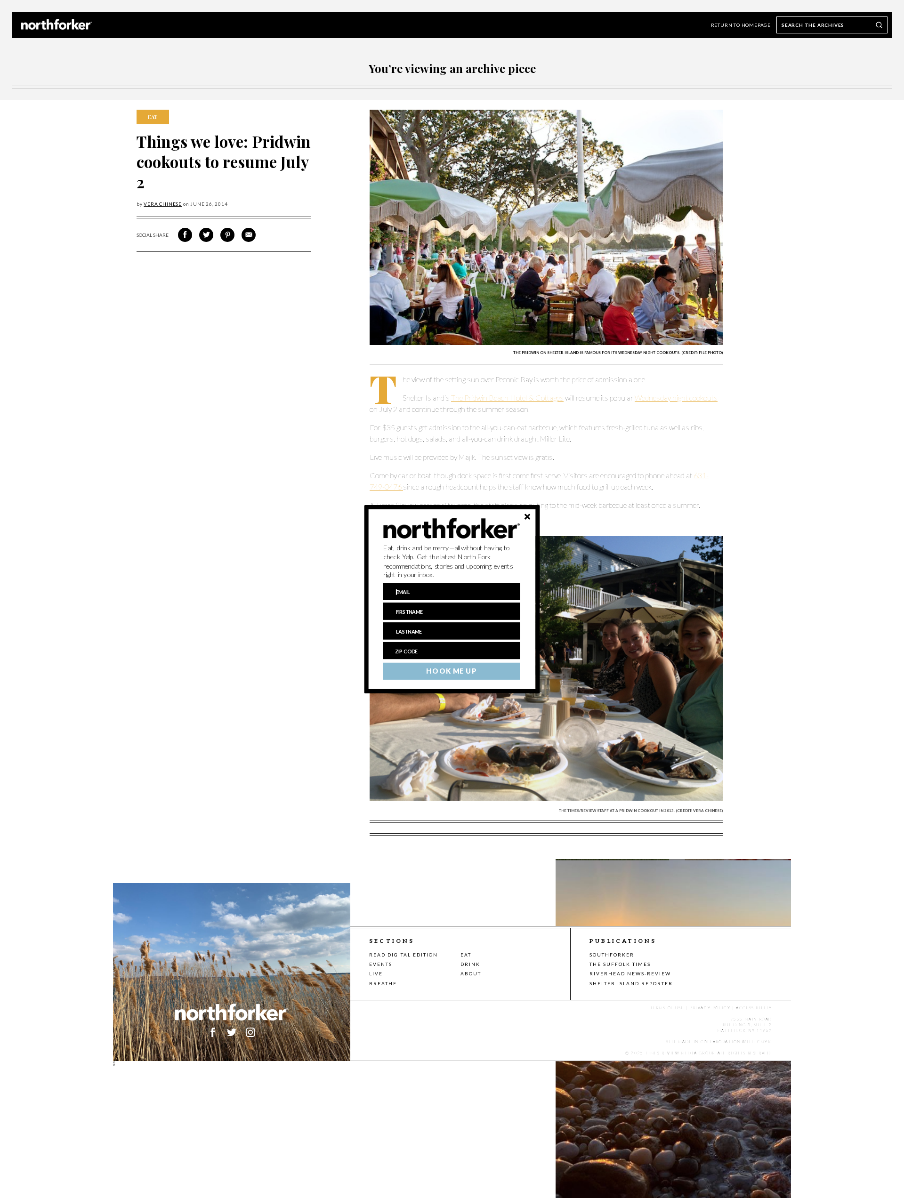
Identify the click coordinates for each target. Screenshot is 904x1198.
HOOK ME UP (451, 671)
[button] (451, 561)
